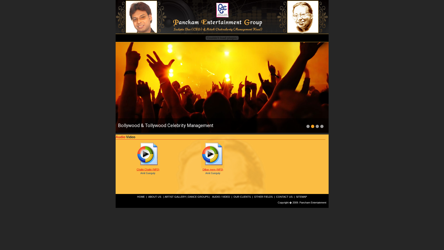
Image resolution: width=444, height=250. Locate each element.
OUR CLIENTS (242, 196)
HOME (141, 196)
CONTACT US (284, 196)
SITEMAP (301, 196)
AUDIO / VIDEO (221, 196)
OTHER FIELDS (263, 196)
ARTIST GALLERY (175, 196)
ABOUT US (154, 196)
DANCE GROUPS (198, 196)
